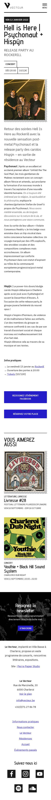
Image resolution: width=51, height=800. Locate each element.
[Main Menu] (44, 6)
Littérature (10, 496)
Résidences (25, 738)
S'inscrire (26, 628)
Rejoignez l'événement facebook (25, 397)
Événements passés (25, 750)
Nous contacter (25, 727)
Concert (10, 64)
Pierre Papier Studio (28, 666)
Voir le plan (25, 693)
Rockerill (39, 366)
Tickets (11, 374)
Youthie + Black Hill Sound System (24, 569)
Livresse (22, 496)
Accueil (25, 744)
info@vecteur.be (25, 700)
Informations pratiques (25, 721)
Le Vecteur (25, 732)
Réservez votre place (25, 414)
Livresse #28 (15, 500)
